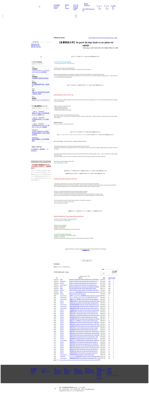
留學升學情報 (78, 370)
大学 (32, 373)
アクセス (99, 376)
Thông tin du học (89, 370)
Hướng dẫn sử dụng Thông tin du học (77, 293)
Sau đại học (62, 281)
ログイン (109, 370)
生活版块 (66, 373)
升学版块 (66, 372)
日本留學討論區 (78, 372)
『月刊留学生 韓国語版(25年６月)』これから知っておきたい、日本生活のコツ (41, 166)
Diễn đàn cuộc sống (90, 372)
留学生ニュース (46, 372)
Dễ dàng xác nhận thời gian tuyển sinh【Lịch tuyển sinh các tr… (83, 283)
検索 (114, 271)
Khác (61, 279)
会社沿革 (99, 373)
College (67, 8)
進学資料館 (34, 368)
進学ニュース (45, 370)
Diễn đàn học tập (89, 371)
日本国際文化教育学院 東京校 (40, 78)
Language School (56, 7)
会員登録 (109, 368)
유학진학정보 (57, 370)
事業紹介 (99, 375)
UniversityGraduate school (75, 8)
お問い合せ (100, 378)
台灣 (75, 368)
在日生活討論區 (78, 373)
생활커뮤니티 (57, 373)
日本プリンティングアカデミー (40, 100)
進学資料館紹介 (101, 370)
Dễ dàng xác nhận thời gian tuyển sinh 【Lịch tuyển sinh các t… (83, 285)
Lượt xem (110, 278)
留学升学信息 (67, 370)
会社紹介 (99, 368)
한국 (83, 9)
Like (114, 278)
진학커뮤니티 (57, 372)
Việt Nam (90, 9)
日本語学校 (57, 5)
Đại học (62, 283)
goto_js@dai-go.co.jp (89, 389)
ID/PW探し (110, 373)
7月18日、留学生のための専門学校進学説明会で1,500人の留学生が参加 (41, 133)
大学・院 (75, 5)
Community (87, 5)
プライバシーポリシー (113, 375)
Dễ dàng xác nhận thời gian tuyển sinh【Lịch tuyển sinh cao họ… (83, 281)
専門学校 (33, 372)
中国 (86, 9)
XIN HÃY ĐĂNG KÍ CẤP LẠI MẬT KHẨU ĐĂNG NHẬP (82, 288)
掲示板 (86, 4)
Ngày (104, 278)
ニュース (44, 368)
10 (95, 360)
